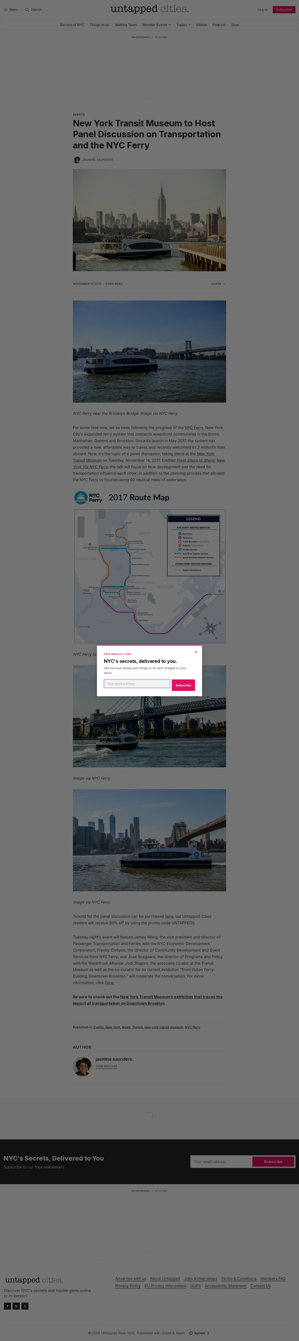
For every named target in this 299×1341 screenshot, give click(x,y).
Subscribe (183, 685)
